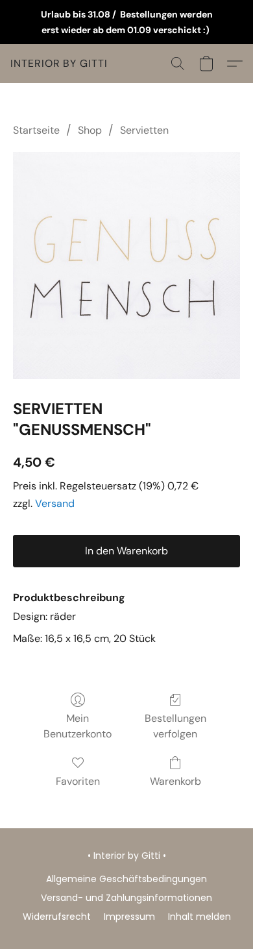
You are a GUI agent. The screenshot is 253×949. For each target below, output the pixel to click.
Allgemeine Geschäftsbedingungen (126, 878)
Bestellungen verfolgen (175, 726)
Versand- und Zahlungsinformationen (126, 897)
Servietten (144, 130)
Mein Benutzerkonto (77, 726)
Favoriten (78, 781)
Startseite (36, 130)
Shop (90, 130)
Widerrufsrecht (57, 916)
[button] (59, 63)
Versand (55, 503)
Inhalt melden (199, 916)
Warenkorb (175, 781)
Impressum (129, 916)
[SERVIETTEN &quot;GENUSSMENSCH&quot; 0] (126, 265)
